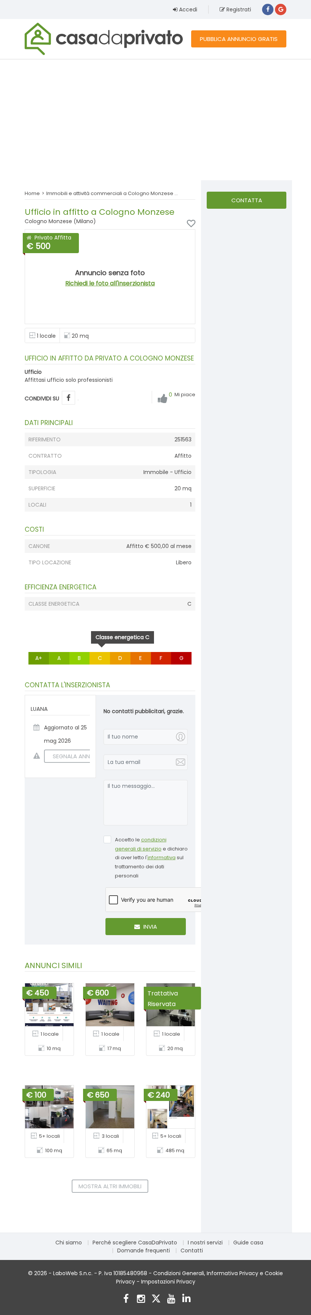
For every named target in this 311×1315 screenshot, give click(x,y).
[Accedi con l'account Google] (280, 9)
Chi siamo (68, 1242)
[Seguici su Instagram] (141, 1299)
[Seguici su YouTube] (171, 1299)
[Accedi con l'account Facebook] (267, 9)
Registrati (238, 9)
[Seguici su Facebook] (125, 1299)
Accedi (187, 9)
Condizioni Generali (178, 1273)
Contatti (192, 1250)
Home (32, 193)
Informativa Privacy (232, 1273)
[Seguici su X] (156, 1299)
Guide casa (248, 1242)
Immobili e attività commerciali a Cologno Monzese (109, 193)
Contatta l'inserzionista (246, 202)
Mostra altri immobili (110, 1186)
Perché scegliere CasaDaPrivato (135, 1242)
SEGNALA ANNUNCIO (80, 756)
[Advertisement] (155, 119)
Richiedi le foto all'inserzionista (110, 283)
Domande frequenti (143, 1250)
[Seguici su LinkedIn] (186, 1299)
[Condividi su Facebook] (68, 398)
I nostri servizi (205, 1242)
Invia (149, 927)
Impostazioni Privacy (168, 1281)
